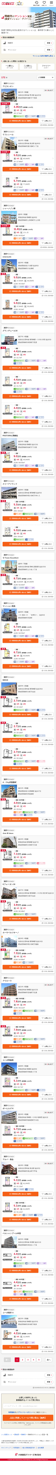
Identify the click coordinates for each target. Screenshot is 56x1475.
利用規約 (16, 1448)
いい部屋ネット (6, 1434)
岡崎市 (23, 1434)
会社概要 (41, 1448)
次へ (49, 1360)
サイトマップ (6, 1448)
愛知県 (16, 1434)
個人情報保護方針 (28, 1448)
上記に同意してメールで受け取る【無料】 (28, 1418)
